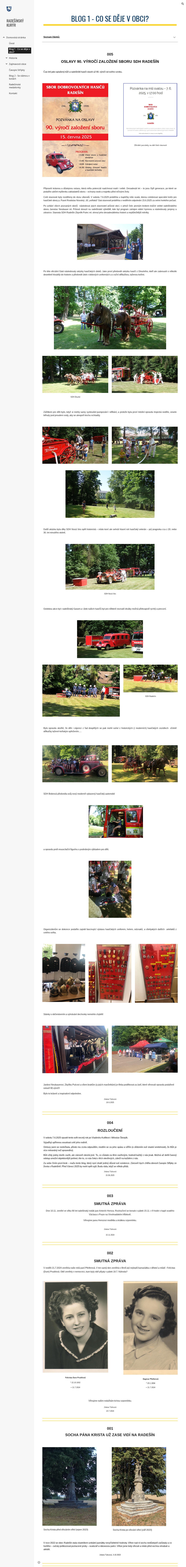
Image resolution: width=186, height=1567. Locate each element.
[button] (182, 4)
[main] (110, 19)
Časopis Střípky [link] (17, 70)
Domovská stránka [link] (16, 37)
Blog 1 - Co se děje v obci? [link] (19, 51)
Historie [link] (13, 58)
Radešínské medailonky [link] (15, 86)
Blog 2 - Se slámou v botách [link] (19, 77)
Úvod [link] (11, 43)
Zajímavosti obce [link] (17, 64)
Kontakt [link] (13, 93)
